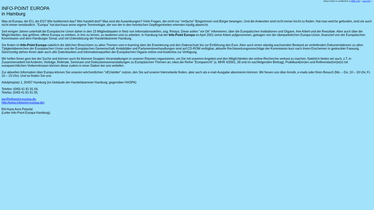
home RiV (367, 1)
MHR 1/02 (355, 1)
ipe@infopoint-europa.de (19, 99)
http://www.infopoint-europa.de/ (23, 102)
